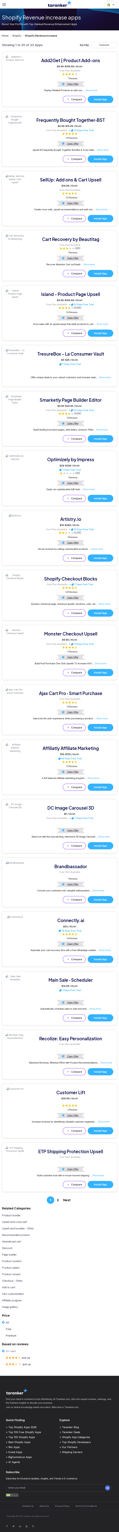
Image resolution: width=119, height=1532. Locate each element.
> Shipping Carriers (71, 1452)
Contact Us (28, 1506)
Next (67, 1200)
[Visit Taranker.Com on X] (13, 1526)
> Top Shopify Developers (75, 1442)
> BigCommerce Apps (19, 1457)
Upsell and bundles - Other (18, 1228)
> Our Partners (68, 1447)
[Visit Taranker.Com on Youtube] (26, 1526)
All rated (11, 1351)
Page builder (9, 1254)
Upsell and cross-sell (14, 1221)
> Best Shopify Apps (18, 1442)
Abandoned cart (11, 1241)
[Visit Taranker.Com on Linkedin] (20, 1526)
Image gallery (10, 1306)
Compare (76, 99)
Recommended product (16, 1235)
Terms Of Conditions (86, 1506)
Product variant (11, 1274)
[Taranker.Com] (59, 3)
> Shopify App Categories (75, 1437)
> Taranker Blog (69, 1427)
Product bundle (11, 1215)
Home (5, 35)
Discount (7, 1248)
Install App (100, 99)
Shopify (16, 35)
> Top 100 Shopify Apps (20, 1437)
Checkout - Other (12, 1280)
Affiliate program (12, 1300)
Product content (11, 1261)
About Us (44, 1506)
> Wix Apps (13, 1447)
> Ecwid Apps (14, 1452)
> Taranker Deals (70, 1432)
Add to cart (8, 1287)
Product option (11, 1267)
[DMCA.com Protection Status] (12, 1495)
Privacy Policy (62, 1506)
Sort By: (84, 45)
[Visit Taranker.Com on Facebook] (7, 1526)
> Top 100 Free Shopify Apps (23, 1432)
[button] (110, 4)
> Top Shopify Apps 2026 (21, 1427)
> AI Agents (13, 1462)
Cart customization (13, 1293)
